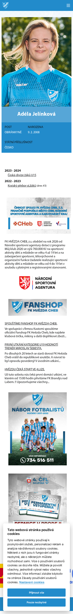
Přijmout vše (36, 592)
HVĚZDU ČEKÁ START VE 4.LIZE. (25, 369)
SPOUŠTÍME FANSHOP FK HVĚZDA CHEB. (31, 323)
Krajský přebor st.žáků (22, 185)
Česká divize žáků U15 (22, 175)
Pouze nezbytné (37, 602)
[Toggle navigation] (68, 5)
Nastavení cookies (31, 582)
